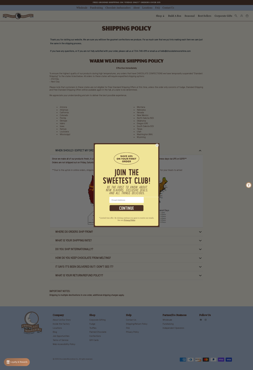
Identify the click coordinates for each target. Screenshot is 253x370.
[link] (126, 220)
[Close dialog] (157, 145)
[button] (126, 170)
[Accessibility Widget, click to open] (249, 185)
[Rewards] (17, 362)
